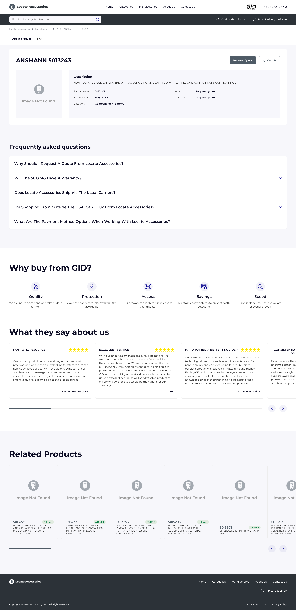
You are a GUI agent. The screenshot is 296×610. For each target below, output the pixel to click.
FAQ (39, 39)
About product (21, 38)
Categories (126, 6)
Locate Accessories (19, 29)
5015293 (174, 522)
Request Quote (242, 60)
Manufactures (240, 581)
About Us (169, 6)
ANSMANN (69, 29)
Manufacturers (148, 6)
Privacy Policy (279, 604)
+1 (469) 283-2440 (272, 7)
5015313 (277, 522)
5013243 (85, 29)
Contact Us (188, 6)
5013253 (122, 522)
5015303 (226, 527)
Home (109, 6)
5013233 (71, 522)
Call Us (271, 60)
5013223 (19, 522)
